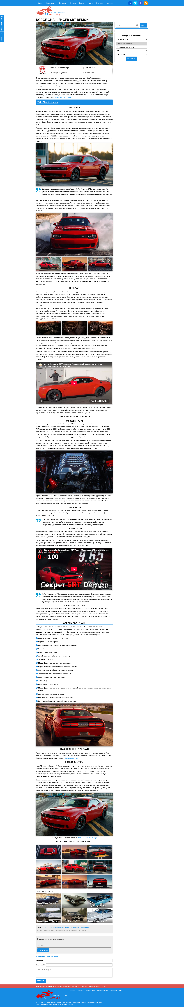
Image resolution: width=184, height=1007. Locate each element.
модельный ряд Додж (63, 97)
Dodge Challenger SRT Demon (58, 927)
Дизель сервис (98, 1002)
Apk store (70, 1004)
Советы (90, 3)
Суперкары (62, 3)
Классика (99, 3)
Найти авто (131, 58)
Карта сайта (64, 1004)
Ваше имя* (40, 960)
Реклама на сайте (47, 1004)
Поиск (143, 25)
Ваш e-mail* (40, 965)
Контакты (109, 3)
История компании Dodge (87, 838)
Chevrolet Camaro (71, 758)
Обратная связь (56, 1004)
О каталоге (39, 1004)
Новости (73, 3)
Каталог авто (51, 3)
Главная (40, 3)
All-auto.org (52, 11)
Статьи (81, 3)
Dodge (43, 927)
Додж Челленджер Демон (79, 927)
